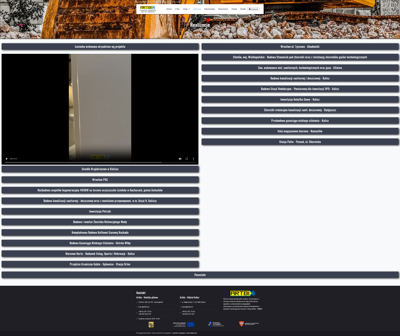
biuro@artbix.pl (161, 2)
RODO (260, 309)
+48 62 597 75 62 (145, 2)
